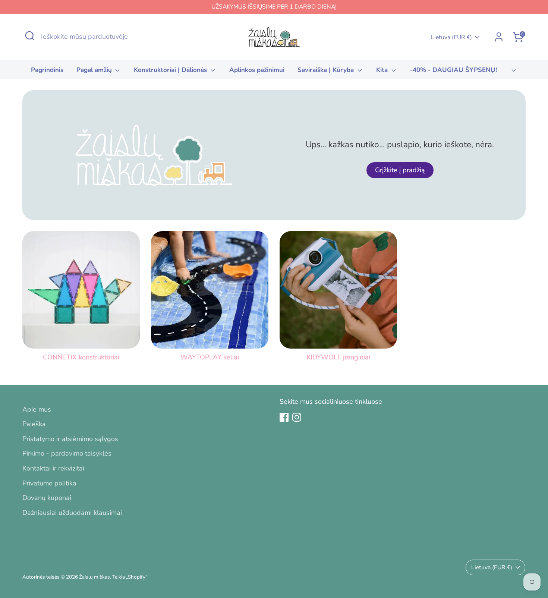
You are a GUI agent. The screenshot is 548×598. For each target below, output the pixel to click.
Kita (383, 70)
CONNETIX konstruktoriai (81, 357)
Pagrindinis (47, 70)
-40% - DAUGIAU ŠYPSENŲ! (453, 70)
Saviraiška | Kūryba (326, 70)
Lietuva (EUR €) (451, 37)
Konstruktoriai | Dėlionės (171, 70)
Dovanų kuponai (46, 497)
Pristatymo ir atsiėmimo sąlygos (70, 438)
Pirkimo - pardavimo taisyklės (66, 453)
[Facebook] (284, 417)
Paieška (34, 423)
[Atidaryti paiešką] (29, 35)
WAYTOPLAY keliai (209, 357)
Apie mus (36, 409)
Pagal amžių (95, 70)
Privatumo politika (49, 483)
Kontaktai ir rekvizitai (53, 468)
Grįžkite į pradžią (400, 170)
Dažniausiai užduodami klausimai (72, 512)
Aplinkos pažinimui (256, 70)
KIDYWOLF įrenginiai (338, 357)
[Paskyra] (498, 36)
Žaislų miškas (94, 576)
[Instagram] (296, 417)
